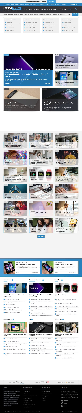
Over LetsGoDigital (46, 391)
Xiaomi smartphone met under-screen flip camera (66, 347)
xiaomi (5, 401)
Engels (77, 4)
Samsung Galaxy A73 (28, 398)
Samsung (53, 9)
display (17, 395)
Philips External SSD (28, 400)
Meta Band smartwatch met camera (63, 308)
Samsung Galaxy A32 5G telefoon (37, 345)
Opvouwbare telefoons (18, 14)
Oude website (65, 411)
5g (11, 395)
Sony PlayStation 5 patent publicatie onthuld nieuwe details (15, 354)
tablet (9, 405)
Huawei (30, 9)
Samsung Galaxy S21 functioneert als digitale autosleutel (65, 354)
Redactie (44, 400)
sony (5, 397)
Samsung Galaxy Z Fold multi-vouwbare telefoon (40, 299)
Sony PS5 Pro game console (11, 346)
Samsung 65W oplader (35, 4)
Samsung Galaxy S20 (46, 4)
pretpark (16, 397)
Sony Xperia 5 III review (10, 304)
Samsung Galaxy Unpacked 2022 (30, 396)
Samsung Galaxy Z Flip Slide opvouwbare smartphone (42, 306)
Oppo (48, 9)
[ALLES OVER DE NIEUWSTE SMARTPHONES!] (12, 8)
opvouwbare (6, 395)
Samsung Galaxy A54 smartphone (12, 307)
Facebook (66, 400)
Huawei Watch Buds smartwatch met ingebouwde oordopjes (66, 300)
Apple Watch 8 (26, 391)
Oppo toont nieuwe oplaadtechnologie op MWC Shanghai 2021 (65, 350)
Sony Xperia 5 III (27, 402)
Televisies (36, 14)
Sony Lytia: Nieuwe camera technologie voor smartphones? (65, 339)
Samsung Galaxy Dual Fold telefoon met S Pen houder (42, 315)
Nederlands (72, 4)
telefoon (12, 391)
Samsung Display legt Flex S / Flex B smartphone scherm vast (66, 343)
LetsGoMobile (71, 411)
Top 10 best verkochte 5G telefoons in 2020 (40, 343)
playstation (6, 403)
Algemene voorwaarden (47, 393)
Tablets (31, 14)
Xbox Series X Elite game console (12, 341)
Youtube (65, 405)
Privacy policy (45, 396)
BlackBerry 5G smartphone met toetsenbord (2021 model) (41, 339)
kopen (5, 399)
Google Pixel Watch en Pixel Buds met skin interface (67, 306)
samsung (17, 391)
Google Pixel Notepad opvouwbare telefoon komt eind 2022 (41, 309)
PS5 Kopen (54, 4)
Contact (44, 398)
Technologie (48, 14)
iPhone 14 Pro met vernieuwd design (12, 312)
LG (34, 9)
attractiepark (10, 399)
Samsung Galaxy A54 (28, 407)
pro (14, 395)
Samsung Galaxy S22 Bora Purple (12, 299)
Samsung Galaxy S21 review (64, 4)
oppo (14, 393)
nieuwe (11, 403)
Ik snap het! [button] (51, 1)
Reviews (5, 14)
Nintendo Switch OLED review (11, 338)
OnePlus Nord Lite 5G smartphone (38, 350)
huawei (11, 397)
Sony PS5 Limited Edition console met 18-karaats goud (15, 350)
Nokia (37, 9)
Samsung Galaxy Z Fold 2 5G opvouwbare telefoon (41, 353)
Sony (59, 9)
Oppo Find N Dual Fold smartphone (38, 313)
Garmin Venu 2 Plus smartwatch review (64, 303)
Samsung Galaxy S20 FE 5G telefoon (38, 348)
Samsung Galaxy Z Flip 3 (23, 4)
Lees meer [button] (44, 1)
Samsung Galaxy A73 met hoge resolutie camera (15, 302)
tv (8, 401)
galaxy (5, 393)
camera (9, 393)
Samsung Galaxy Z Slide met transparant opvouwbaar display (42, 302)
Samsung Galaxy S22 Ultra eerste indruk (13, 310)
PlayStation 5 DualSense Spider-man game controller (16, 344)
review (5, 405)
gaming (16, 403)
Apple (25, 9)
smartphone (6, 391)
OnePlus (43, 9)
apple (16, 399)
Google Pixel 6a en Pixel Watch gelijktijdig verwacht (66, 311)
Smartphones (10, 14)
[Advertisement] (41, 42)
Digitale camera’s (55, 14)
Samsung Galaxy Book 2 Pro (29, 404)
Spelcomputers (42, 14)
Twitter (65, 403)
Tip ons (76, 411)
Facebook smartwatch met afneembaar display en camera (66, 315)
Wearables (26, 14)
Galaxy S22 (26, 393)
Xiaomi (64, 9)
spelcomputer (13, 401)
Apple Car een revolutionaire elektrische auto (65, 358)
